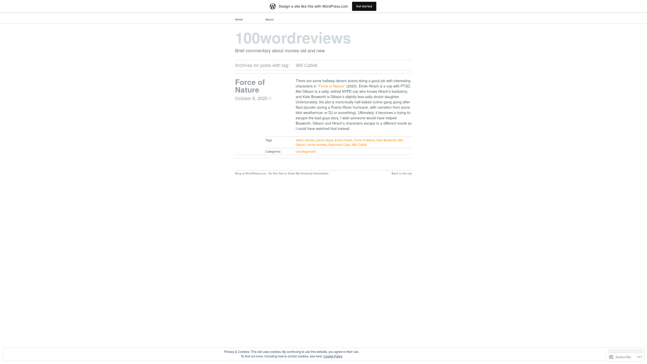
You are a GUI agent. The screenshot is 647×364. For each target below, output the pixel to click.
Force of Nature (250, 85)
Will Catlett (359, 144)
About (269, 19)
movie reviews (317, 144)
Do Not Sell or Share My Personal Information (298, 173)
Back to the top (401, 173)
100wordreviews (293, 37)
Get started (364, 6)
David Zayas (324, 140)
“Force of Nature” (331, 85)
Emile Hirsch (343, 140)
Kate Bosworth (387, 140)
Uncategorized (306, 151)
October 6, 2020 (251, 98)
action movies (305, 140)
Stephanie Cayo (339, 144)
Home (239, 19)
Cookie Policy (333, 356)
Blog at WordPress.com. (251, 173)
